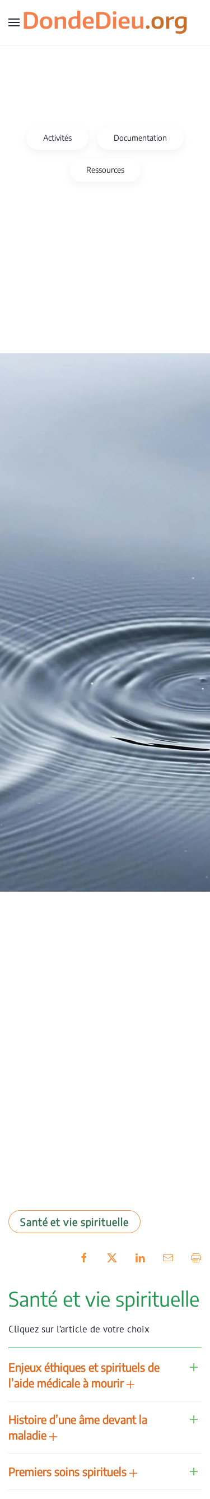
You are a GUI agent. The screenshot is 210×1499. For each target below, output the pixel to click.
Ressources (105, 169)
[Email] (168, 1257)
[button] (14, 22)
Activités (57, 137)
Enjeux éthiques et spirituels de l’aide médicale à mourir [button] (84, 1375)
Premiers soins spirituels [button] (68, 1471)
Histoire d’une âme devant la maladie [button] (77, 1427)
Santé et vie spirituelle (74, 1221)
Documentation (140, 137)
